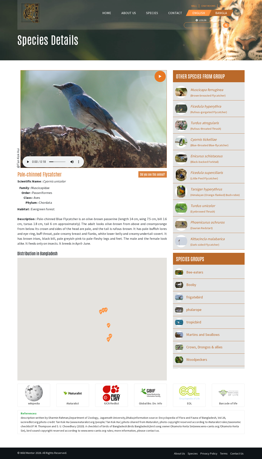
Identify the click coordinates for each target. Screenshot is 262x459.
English (198, 13)
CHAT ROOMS (208, 5)
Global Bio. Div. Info (150, 403)
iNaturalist (73, 403)
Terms (224, 453)
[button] (101, 312)
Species (152, 13)
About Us (128, 13)
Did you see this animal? (152, 174)
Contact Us (237, 453)
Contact (175, 13)
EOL (189, 403)
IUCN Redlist (111, 403)
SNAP (222, 5)
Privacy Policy (208, 453)
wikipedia (34, 403)
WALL (194, 5)
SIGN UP (218, 20)
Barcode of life (228, 403)
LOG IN (202, 20)
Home (106, 13)
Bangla (221, 13)
